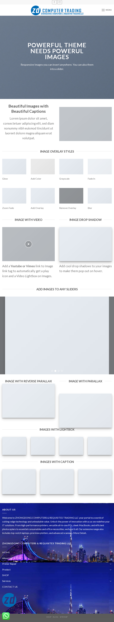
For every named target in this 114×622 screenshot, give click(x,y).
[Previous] (6, 335)
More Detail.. (80, 532)
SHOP (5, 575)
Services (6, 580)
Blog (55, 617)
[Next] (108, 335)
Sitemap (64, 617)
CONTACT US (10, 586)
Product (6, 569)
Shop (48, 617)
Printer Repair (9, 563)
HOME (6, 552)
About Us (7, 558)
